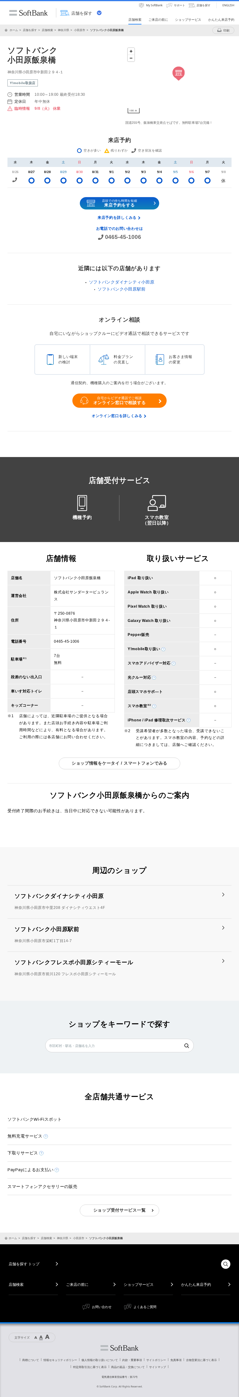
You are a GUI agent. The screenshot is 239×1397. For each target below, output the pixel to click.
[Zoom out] (131, 58)
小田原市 (79, 30)
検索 (186, 1045)
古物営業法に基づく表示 (201, 1360)
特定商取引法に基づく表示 (90, 1367)
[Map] (178, 81)
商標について (30, 1360)
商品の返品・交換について (128, 1367)
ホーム (14, 30)
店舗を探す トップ (24, 1263)
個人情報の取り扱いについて (99, 1360)
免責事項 (176, 1360)
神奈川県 (63, 30)
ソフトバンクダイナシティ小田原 (122, 282)
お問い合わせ (102, 1307)
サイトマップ (157, 1367)
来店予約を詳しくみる (117, 218)
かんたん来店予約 (196, 1284)
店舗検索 (47, 30)
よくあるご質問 (145, 1307)
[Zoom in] (131, 51)
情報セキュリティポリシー (60, 1360)
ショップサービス (139, 1284)
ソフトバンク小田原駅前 (122, 289)
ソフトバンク (119, 1348)
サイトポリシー (156, 1360)
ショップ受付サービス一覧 (119, 1210)
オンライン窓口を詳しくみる (117, 416)
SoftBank (28, 13)
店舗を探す (30, 30)
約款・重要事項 (132, 1360)
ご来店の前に (77, 1284)
